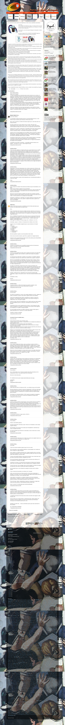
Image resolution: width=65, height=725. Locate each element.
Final (24, 88)
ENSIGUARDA (55, 633)
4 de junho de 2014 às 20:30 (15, 409)
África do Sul (31, 602)
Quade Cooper (34, 682)
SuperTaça (10, 700)
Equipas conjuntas (39, 634)
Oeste (27, 672)
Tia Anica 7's (35, 704)
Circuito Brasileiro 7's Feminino (38, 621)
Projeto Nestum (23, 681)
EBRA (32, 631)
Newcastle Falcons (30, 670)
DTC (37, 630)
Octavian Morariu (11, 672)
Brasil (56, 611)
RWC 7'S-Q (54, 690)
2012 (10, 592)
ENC (52, 632)
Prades (21, 680)
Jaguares (49, 650)
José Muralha (48, 655)
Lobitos (39, 659)
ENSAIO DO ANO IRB (46, 633)
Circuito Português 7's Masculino (28, 622)
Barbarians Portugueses (15, 609)
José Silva (26, 88)
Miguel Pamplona (43, 666)
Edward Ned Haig (10, 632)
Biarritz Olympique (37, 610)
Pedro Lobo (13, 677)
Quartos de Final (44, 682)
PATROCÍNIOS (32, 675)
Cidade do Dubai (23, 621)
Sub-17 (16, 698)
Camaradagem (25, 614)
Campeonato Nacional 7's (53, 617)
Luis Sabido (22, 661)
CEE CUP (26, 620)
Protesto (37, 681)
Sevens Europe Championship (53, 694)
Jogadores (55, 653)
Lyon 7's (15, 662)
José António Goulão (18, 655)
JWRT (18, 657)
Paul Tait (36, 675)
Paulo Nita (23, 676)
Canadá (49, 618)
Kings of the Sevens (35, 657)
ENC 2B (17, 633)
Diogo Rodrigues (10, 629)
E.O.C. (9, 631)
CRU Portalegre (13, 627)
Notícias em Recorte (47, 670)
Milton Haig (27, 667)
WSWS (46, 713)
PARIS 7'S (13, 675)
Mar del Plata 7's (38, 663)
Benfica (56, 609)
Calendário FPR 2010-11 (53, 613)
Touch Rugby (49, 707)
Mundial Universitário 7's (27, 669)
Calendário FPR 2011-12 (11, 614)
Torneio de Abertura (53, 705)
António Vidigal (35, 606)
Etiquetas (42, 636)
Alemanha (33, 603)
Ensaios (51, 633)
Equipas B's (33, 634)
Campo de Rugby (44, 618)
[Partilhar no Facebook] (13, 88)
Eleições (20, 632)
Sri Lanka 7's (20, 697)
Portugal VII (36, 679)
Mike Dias (15, 667)
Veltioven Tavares (21, 710)
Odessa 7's (20, 672)
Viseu (17, 711)
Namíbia (45, 669)
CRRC (9, 627)
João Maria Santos (29, 652)
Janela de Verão (17, 651)
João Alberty (43, 651)
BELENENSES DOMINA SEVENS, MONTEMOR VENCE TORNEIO (51, 67)
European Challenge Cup (25, 637)
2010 (10, 594)
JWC (14, 657)
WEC (15, 712)
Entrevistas (11, 634)
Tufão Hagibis (35, 708)
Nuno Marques (29, 671)
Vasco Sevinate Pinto (11, 710)
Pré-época (35, 680)
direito (19, 629)
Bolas (29, 611)
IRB (24, 650)
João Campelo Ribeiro (49, 651)
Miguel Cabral (22, 666)
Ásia (35, 607)
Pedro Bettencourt (41, 676)
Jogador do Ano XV (50, 653)
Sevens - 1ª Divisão (45, 694)
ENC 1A (55, 632)
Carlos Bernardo (21, 619)
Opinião (13, 673)
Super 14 (27, 699)
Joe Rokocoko (29, 653)
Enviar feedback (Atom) (15, 516)
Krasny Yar (40, 657)
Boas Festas (25, 611)
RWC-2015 (10, 691)
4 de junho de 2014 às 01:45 (15, 247)
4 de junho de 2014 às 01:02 (15, 240)
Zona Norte (54, 714)
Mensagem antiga (38, 514)
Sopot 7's (35, 696)
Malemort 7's (32, 662)
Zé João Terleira (32, 714)
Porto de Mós (16, 679)
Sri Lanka (16, 697)
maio (11, 583)
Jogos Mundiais (29, 654)
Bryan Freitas (17, 613)
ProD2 (54, 680)
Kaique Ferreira (26, 657)
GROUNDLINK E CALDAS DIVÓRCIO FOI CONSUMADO (18, 574)
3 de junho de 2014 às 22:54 (15, 111)
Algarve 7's (41, 603)
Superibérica (55, 699)
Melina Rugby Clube (38, 665)
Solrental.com (25, 696)
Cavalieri (13, 620)
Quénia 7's (53, 682)
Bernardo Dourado (17, 610)
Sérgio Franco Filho (16, 694)
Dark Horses (12, 628)
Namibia (40, 669)
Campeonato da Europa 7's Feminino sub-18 (36, 615)
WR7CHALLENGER (14, 713)
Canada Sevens (54, 618)
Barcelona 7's (22, 609)
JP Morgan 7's (26, 656)
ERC (54, 634)
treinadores (54, 707)
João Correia (10, 652)
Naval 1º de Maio (16, 670)
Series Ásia (25, 694)
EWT (31, 638)
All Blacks (53, 603)
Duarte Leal (40, 630)
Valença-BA (35, 709)
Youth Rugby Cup (16, 714)
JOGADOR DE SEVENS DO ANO (36, 653)
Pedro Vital (46, 677)
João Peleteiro (46, 652)
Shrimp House (27, 695)
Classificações (36, 622)
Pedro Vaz (42, 677)
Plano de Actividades (21, 678)
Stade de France (29, 697)
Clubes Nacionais (11, 623)
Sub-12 (52, 697)
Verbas (25, 710)
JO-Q (32, 651)
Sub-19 (24, 698)
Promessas (27, 681)
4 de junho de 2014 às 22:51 (15, 415)
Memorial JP (47, 665)
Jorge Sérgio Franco (11, 655)
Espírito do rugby (21, 636)
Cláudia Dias (41, 622)
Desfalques (43, 628)
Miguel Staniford (10, 667)
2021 (10, 550)
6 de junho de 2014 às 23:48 (15, 485)
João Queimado (55, 652)
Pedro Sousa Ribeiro (36, 677)
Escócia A (21, 635)
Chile (55, 620)
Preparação (50, 680)
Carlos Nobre (40, 619)
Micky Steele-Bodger (11, 666)
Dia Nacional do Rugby (49, 628)
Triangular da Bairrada (18, 708)
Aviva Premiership (37, 608)
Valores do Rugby (40, 709)
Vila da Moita (49, 710)
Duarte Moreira (45, 630)
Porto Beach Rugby (10, 679)
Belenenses (49, 609)
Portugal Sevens (31, 679)
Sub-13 (55, 697)
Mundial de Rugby (10, 669)
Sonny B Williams (30, 696)
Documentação (25, 630)
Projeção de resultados (16, 681)
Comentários (38, 623)
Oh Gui (31, 672)
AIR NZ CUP (14, 603)
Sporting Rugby (49, 696)
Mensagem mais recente (13, 514)
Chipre (9, 621)
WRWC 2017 (31, 713)
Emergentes (34, 632)
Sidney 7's (31, 695)
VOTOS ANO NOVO (45, 711)
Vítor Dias (20, 711)
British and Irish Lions (33, 612)
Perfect (53, 677)
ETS (45, 636)
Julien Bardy (39, 656)
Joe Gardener (24, 653)
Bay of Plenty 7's (32, 609)
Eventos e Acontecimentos (19, 638)
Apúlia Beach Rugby (48, 606)
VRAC (50, 711)
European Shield (32, 637)
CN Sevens (19, 623)
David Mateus (22, 628)
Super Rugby (51, 699)
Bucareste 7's (22, 613)
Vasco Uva (16, 710)
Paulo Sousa (28, 676)
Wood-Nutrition (44, 712)
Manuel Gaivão (10, 663)
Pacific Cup (47, 673)
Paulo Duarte (54, 675)
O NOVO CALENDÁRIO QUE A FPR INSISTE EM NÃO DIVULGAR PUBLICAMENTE (52, 58)
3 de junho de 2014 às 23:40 (15, 163)
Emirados (45, 632)
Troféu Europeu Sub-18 (25, 708)
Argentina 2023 (29, 607)
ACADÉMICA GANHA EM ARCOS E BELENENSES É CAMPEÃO (52, 62)
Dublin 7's (55, 630)
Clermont (45, 622)
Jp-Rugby (31, 656)
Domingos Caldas (30, 630)
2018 (10, 554)
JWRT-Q (22, 657)
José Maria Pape (43, 655)
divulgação (20, 630)
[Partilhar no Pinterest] (14, 88)
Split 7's (38, 696)
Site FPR (13, 696)
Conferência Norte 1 (53, 624)
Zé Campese (27, 714)
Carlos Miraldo (35, 619)
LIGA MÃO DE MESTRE (33, 658)
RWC (20, 690)
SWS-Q (43, 700)
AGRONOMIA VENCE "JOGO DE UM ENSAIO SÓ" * (52, 84)
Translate (51, 53)
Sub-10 (49, 697)
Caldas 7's (38, 613)
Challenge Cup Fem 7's (38, 620)
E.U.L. (24, 631)
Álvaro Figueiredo (14, 604)
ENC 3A (23, 633)
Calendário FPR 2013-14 (19, 614)
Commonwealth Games (44, 623)
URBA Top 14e (24, 709)
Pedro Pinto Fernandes (28, 677)
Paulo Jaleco (9, 676)
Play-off (32, 678)
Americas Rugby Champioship (42, 604)
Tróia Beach (30, 708)
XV (52, 713)
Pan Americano (44, 674)
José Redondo (53, 655)
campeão (33, 614)
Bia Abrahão (32, 610)
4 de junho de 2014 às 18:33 (15, 382)
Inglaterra (25, 649)
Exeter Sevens (43, 638)
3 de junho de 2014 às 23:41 (15, 181)
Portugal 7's (25, 679)
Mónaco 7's (14, 668)
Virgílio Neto (14, 711)
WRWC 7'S (35, 713)
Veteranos (28, 710)
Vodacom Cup (37, 711)
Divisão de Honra (52, 629)
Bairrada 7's (44, 608)
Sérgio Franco (11, 694)
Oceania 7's (55, 671)
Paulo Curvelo (49, 675)
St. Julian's (24, 697)
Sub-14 (9, 698)
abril (10, 585)
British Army (39, 612)
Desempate (32, 628)
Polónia (39, 678)
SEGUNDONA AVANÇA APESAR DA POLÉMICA (52, 72)
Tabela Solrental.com (49, 700)
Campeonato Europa (51, 616)
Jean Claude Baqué (27, 651)
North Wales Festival (41, 670)
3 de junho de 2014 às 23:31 (15, 144)
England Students (39, 633)
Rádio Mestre (24, 683)
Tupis (38, 708)
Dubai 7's (50, 630)
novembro (11, 562)
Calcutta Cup (34, 613)
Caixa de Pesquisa (28, 613)
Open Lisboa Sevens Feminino (40, 672)
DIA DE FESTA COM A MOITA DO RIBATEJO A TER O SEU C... (19, 578)
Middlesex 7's (17, 666)
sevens (39, 694)
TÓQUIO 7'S (33, 705)
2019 (10, 553)
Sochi (16, 696)
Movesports (41, 668)
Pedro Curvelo (47, 676)
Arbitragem (54, 606)
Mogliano (41, 667)
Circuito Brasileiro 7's (30, 621)
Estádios (26, 636)
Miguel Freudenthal (27, 666)
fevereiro (11, 587)
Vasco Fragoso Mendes (53, 709)
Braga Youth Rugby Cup (50, 611)
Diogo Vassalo (15, 629)
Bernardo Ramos (23, 610)
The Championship (17, 704)
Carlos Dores (26, 619)
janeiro (11, 589)
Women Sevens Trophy (38, 712)
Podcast (36, 678)
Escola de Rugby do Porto (39, 635)
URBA (15, 709)
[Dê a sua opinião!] (12, 88)
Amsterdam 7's (17, 605)
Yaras (12, 714)
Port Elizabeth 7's (43, 678)
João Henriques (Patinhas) (16, 652)
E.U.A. (12, 631)
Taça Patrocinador (17, 703)
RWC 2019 (30, 690)
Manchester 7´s (38, 662)
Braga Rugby (44, 611)
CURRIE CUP (31, 627)
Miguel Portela (48, 666)
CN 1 (15, 623)
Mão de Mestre (32, 663)
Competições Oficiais (27, 624)
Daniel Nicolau (52, 627)
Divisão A (43, 629)
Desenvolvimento (37, 628)
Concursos (48, 624)
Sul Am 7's (50, 698)
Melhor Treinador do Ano (25, 665)
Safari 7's (25, 691)
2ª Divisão (21, 88)
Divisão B (46, 629)
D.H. (35, 627)
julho (10, 567)
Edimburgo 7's (40, 631)
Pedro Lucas (18, 677)
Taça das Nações (41, 701)
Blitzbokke (16, 611)
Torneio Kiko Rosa (24, 707)
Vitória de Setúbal (25, 711)
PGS (16, 678)
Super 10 (24, 699)
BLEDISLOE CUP (11, 611)
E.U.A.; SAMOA (20, 631)
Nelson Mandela (24, 670)
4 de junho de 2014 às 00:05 (15, 201)
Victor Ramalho (33, 710)
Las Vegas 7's (45, 657)
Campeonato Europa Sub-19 (34, 617)
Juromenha (47, 656)
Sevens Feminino (11, 695)
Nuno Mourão (34, 671)
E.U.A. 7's (15, 631)
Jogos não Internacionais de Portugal (38, 654)
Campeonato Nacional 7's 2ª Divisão (14, 618)
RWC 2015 (25, 690)
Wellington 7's (19, 712)
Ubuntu (51, 708)
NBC (20, 670)
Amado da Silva (20, 604)
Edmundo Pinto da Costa (47, 631)
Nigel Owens (35, 670)
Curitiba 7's (26, 627)
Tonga (13, 705)
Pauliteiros (45, 675)
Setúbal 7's (35, 694)
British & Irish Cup (26, 612)
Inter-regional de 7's (49, 649)
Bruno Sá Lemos (12, 613)
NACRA (37, 669)
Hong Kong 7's (32, 648)
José (11, 204)
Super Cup (42, 699)
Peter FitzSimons (13, 678)
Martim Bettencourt (36, 664)
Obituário (47, 671)
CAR (13, 619)
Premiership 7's (40, 680)
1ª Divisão (10, 599)
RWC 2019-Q (35, 690)
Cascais (54, 619)
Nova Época (52, 670)
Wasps (13, 712)
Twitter (46, 708)
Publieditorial (20, 682)
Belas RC (45, 609)
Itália (31, 650)
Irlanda (27, 650)
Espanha (15, 636)
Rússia (17, 690)
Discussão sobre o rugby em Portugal (31, 629)
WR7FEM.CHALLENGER (21, 713)
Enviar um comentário (13, 510)
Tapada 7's (40, 703)
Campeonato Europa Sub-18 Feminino (23, 617)
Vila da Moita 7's (54, 710)
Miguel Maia (32, 666)
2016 (10, 557)
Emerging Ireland (40, 632)
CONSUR (20, 625)
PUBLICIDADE (12, 682)
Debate (26, 628)
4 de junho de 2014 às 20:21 (15, 396)
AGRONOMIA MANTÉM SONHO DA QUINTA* (52, 108)
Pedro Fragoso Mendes (53, 676)
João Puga (50, 652)
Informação (21, 649)
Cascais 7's (9, 620)
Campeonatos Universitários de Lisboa (36, 618)
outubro (11, 563)
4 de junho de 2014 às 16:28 (15, 313)
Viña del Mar (9, 711)
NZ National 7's (43, 671)
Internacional (10, 650)
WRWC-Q (39, 713)
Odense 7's (16, 672)
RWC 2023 (39, 690)
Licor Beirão (18, 658)
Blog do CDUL (21, 611)
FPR (27, 641)
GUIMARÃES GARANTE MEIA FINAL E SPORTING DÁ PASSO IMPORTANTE (52, 89)
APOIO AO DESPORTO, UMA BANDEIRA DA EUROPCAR (18, 571)
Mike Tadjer (23, 667)
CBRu (16, 620)
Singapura (35, 695)
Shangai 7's (22, 695)
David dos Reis (17, 628)
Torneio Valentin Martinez (39, 707)
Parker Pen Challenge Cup (19, 675)
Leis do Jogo (54, 657)
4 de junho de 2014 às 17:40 (15, 339)
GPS (56, 644)
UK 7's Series (11, 709)
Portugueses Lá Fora (16, 680)
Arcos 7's (11, 607)
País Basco (14, 674)
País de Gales (18, 674)
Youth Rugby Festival (22, 714)
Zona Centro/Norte (47, 714)
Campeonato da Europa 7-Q (52, 614)
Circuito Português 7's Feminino (16, 622)
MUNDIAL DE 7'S (46, 668)
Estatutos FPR (38, 636)
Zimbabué (37, 714)
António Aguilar (47, 605)
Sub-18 (20, 698)
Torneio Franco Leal (46, 706)
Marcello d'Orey (54, 663)
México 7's (55, 665)
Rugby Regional (10, 689)
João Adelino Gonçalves (38, 651)
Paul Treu (41, 675)
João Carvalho (55, 651)
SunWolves (20, 699)
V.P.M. (32, 709)
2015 (10, 558)
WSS (42, 713)
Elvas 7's (31, 632)
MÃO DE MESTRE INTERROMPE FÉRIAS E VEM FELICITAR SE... (20, 575)
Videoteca (42, 710)
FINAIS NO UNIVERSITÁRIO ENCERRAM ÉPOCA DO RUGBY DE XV (20, 582)
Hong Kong (26, 648)
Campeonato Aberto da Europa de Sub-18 (41, 614)
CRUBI (17, 627)
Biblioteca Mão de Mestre (44, 610)
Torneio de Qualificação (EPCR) (26, 706)
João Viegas (14, 653)
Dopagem (35, 630)
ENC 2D (20, 633)
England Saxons (34, 633)
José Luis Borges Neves (36, 655)
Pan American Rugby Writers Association (36, 674)
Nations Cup (11, 670)
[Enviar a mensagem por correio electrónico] (9, 88)
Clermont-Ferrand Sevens (50, 622)
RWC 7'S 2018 (49, 690)
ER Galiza (50, 634)
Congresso (9, 625)
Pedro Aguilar (36, 676)
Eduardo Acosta (54, 631)
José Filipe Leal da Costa (25, 655)
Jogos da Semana (11, 654)
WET (23, 712)
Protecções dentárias (32, 681)
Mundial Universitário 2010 (18, 669)
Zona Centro (41, 714)
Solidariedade (20, 696)
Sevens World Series (17, 695)
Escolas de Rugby (45, 635)
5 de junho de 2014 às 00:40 (15, 433)
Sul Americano (12, 699)
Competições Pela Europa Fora (36, 624)
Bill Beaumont (50, 610)
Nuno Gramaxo (24, 671)
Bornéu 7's (40, 611)
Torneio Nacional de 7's (31, 707)
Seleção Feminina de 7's (34, 692)
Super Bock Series (37, 699)
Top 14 (21, 705)
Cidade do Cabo (18, 621)
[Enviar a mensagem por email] (11, 88)
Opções (34, 672)
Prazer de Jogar (25, 680)
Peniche (50, 677)
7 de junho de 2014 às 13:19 (15, 508)
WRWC (26, 713)
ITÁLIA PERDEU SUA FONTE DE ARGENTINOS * (17, 570)
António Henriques (53, 605)
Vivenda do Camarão (31, 711)
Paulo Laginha (14, 676)
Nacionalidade (33, 669)
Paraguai (9, 675)
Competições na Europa (11, 624)
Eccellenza (35, 631)
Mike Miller (19, 667)
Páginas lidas (10, 674)
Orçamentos (17, 673)
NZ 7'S (38, 671)
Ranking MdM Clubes (41, 683)
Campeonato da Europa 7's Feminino (25, 615)
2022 (10, 549)
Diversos (39, 629)
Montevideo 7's (23, 668)
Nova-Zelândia (14, 671)
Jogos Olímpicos (47, 654)
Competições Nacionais (19, 624)
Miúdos (31, 667)
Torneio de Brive (10, 706)
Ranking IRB (35, 683)
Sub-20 (28, 698)
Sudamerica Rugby (45, 698)
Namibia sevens (49, 669)
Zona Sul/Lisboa (11, 715)
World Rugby (49, 712)
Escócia (17, 635)
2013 (10, 590)
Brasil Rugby (16, 612)
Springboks (12, 697)
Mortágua (31, 668)
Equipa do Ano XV (21, 634)
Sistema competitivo (49, 695)
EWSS (29, 638)
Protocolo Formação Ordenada (47, 681)
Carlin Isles (16, 619)
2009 (10, 596)
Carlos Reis (44, 619)
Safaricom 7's (29, 691)
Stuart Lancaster (45, 697)
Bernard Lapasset (11, 610)
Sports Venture (54, 696)
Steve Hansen (39, 697)
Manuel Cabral (13, 115)
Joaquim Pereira (19, 653)
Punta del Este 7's (28, 682)
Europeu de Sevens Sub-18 (39, 637)
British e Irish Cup (44, 612)
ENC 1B (11, 633)
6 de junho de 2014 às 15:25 (15, 440)
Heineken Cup (39, 647)
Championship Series (51, 620)
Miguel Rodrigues (53, 666)
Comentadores (33, 623)
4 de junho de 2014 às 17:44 (15, 353)
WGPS (26, 712)
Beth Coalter (28, 610)
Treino (9, 708)
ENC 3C (30, 633)
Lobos (43, 659)
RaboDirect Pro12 (13, 683)
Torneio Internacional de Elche (17, 707)
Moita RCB (45, 667)
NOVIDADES (19, 671)
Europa (48, 636)
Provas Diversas (54, 681)
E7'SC (26, 631)
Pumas (24, 682)
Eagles (29, 631)
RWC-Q (15, 691)
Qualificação (39, 682)
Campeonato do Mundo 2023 (43, 616)
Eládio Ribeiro (15, 632)
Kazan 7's (30, 657)
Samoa (33, 691)
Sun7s (17, 699)
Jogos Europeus (17, 654)
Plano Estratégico (27, 678)
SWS (37, 700)
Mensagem (51, 665)
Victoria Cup (38, 710)
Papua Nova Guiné (53, 674)
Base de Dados (27, 609)
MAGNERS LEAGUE (22, 662)
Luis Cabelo (39, 660)
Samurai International (39, 691)
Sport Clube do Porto (43, 696)
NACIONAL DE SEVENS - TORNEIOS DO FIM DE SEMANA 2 (52, 99)
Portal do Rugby (50, 678)
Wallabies (9, 712)
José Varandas (22, 656)
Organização (28, 673)
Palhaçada (23, 674)
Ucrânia (54, 708)
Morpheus (27, 668)
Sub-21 (31, 698)
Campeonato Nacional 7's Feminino (25, 618)
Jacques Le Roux (40, 650)
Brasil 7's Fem (11, 612)
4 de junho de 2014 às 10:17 (15, 280)
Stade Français (35, 697)
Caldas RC (42, 613)
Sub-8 (37, 698)
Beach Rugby (40, 609)
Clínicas (56, 622)
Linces (50, 658)
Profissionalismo (10, 681)
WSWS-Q (50, 713)
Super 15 (32, 699)
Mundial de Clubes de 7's (53, 668)
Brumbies (49, 612)
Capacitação (9, 619)
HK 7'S (9, 648)
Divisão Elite (9, 630)
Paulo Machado (19, 676)
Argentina (23, 607)
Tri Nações (12, 708)
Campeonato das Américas (33, 616)
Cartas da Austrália (49, 619)
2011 (10, 593)
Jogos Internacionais (23, 654)
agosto (11, 566)
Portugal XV (41, 679)
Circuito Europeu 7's (46, 621)
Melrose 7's (43, 665)
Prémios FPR (45, 680)
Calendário (47, 613)
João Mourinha (35, 652)
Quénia (49, 682)
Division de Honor (15, 630)
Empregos (48, 632)
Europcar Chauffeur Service (17, 637)
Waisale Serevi (54, 711)
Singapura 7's (40, 695)
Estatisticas (33, 636)
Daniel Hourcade (47, 627)
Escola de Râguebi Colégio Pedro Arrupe (29, 635)
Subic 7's (40, 698)
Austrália (18, 608)
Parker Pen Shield (26, 675)
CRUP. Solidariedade (21, 627)
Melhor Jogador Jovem (18, 665)
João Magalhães (23, 652)
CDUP (23, 620)
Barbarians (9, 609)
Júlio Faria (43, 656)
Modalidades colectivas (36, 667)
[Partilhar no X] (13, 88)
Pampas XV (27, 674)
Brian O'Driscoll (21, 612)
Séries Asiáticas (30, 694)
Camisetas (29, 614)
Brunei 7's (53, 612)
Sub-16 (12, 698)
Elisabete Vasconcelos (26, 632)
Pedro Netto (22, 677)
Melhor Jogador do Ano (11, 665)
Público (16, 682)
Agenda (35, 602)
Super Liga (46, 699)
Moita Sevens (10, 668)
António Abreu (42, 605)
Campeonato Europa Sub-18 (12, 617)
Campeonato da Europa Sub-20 (23, 616)
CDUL (19, 620)
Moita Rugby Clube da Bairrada (52, 667)
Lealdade (50, 657)
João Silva (10, 653)
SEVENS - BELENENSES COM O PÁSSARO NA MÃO (52, 103)
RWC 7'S (43, 690)
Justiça (12, 657)
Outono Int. (37, 673)
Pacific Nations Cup (53, 673)
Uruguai (28, 709)
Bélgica (53, 609)
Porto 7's (55, 678)
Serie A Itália (21, 694)
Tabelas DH (54, 700)
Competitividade (43, 624)
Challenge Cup (31, 620)
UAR (48, 708)
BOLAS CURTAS (34, 611)
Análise (22, 605)
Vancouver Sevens (46, 709)
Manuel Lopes (15, 663)
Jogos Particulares (54, 654)
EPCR (16, 634)
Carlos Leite (30, 619)
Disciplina (23, 629)
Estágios (29, 636)
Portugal (20, 679)
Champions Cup (44, 620)
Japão (23, 651)
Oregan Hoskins (23, 673)
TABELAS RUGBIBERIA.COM (23, 701)
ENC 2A (14, 633)
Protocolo (40, 681)
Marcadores (48, 663)
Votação (41, 711)
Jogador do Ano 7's (44, 653)
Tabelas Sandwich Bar (33, 701)
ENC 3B (26, 633)
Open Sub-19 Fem (47, 672)
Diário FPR (54, 628)
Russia (13, 690)
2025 (10, 546)
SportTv (9, 697)
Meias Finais (47, 664)
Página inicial (26, 514)
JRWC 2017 (34, 656)
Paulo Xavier (32, 676)
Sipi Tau (44, 695)
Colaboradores (28, 623)
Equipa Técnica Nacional (28, 634)
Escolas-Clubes (51, 635)
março (11, 586)
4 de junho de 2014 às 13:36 (15, 287)
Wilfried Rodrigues (31, 712)
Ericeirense (9, 635)
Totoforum (45, 707)
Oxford (42, 673)
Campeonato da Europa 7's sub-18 (48, 615)
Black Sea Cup (55, 610)
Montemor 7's (18, 668)
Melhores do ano (32, 665)
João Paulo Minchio (40, 652)
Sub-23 (35, 698)
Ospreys (34, 673)
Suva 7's (29, 700)
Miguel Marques (37, 666)
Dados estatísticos (41, 627)
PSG (8, 682)
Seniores (43, 693)
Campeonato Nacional (44, 617)
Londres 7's (10, 660)
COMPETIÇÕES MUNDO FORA (52, 623)
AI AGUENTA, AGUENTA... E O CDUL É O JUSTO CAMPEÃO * (19, 580)
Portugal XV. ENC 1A (47, 679)
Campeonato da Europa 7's (13, 615)
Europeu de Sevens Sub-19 (48, 637)
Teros (12, 704)
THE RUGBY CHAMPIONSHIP (27, 704)
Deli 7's (29, 628)
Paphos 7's (48, 674)
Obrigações (51, 671)
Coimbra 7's (23, 623)
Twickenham (42, 708)
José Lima (30, 655)
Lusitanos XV (48, 661)
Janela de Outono (10, 651)
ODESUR (24, 672)
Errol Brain (13, 635)
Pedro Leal (9, 677)
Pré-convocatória (31, 680)
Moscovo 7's (35, 668)
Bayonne (36, 609)
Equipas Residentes (45, 634)
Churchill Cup (13, 621)
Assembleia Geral (53, 607)
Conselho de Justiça (15, 625)
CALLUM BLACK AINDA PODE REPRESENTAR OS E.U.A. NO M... (20, 579)
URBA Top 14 (19, 709)
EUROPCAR (51, 636)
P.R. (44, 673)
